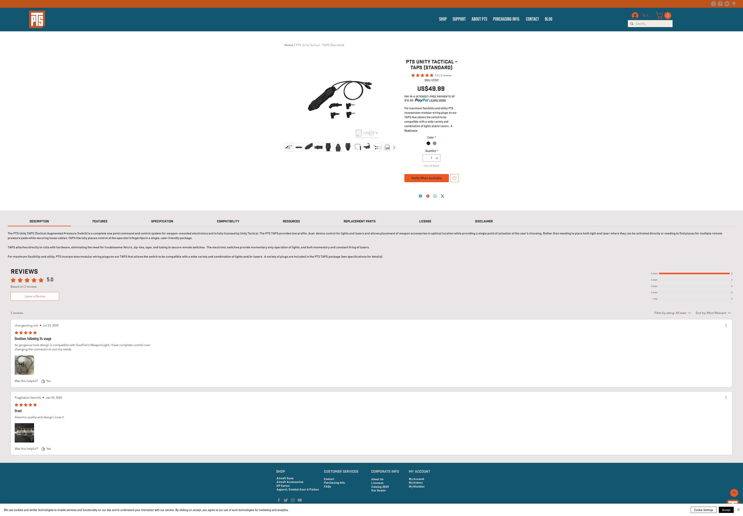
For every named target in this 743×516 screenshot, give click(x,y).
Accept (726, 510)
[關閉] (738, 510)
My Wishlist (417, 486)
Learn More (437, 100)
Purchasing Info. (335, 482)
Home (288, 45)
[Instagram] (713, 3)
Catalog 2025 (380, 486)
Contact (329, 479)
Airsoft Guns (285, 478)
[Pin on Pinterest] (427, 196)
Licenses (377, 483)
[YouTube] (727, 3)
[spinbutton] (431, 158)
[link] (431, 75)
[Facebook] (720, 3)
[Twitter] (285, 500)
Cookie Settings (703, 510)
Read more (411, 130)
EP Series (283, 485)
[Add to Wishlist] (454, 178)
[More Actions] (726, 325)
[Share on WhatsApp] (435, 196)
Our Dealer (378, 490)
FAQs (327, 486)
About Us (377, 479)
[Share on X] (442, 196)
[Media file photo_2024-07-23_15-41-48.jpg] (24, 365)
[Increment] (437, 158)
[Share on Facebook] (420, 196)
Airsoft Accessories (290, 482)
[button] (443, 19)
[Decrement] (425, 158)
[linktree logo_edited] (733, 3)
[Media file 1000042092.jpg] (24, 433)
